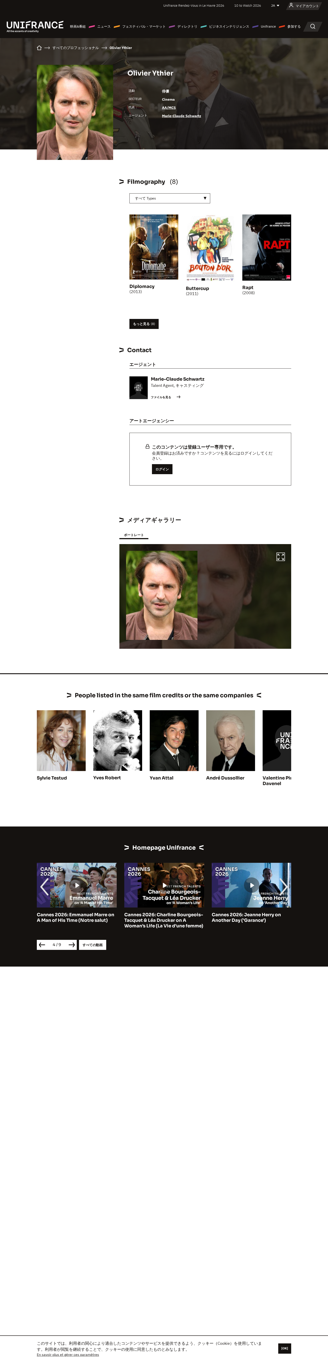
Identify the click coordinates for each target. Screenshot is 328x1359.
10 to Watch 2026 (247, 5)
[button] (280, 557)
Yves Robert (107, 778)
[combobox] (169, 198)
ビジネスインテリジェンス (229, 26)
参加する (294, 26)
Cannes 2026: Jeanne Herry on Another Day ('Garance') (158, 917)
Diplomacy (141, 286)
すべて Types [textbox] (145, 198)
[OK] (284, 1348)
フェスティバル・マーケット (144, 26)
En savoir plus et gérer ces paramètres (68, 1354)
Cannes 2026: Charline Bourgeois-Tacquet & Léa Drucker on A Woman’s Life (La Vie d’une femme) (76, 920)
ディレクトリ (187, 26)
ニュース (104, 26)
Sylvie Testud (52, 778)
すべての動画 (93, 945)
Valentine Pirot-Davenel (281, 780)
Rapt (247, 287)
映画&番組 (78, 26)
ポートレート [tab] (134, 535)
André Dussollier (225, 778)
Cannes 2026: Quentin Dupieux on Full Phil (251, 917)
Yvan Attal (161, 778)
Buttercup (197, 288)
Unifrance (268, 26)
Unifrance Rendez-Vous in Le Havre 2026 (193, 5)
